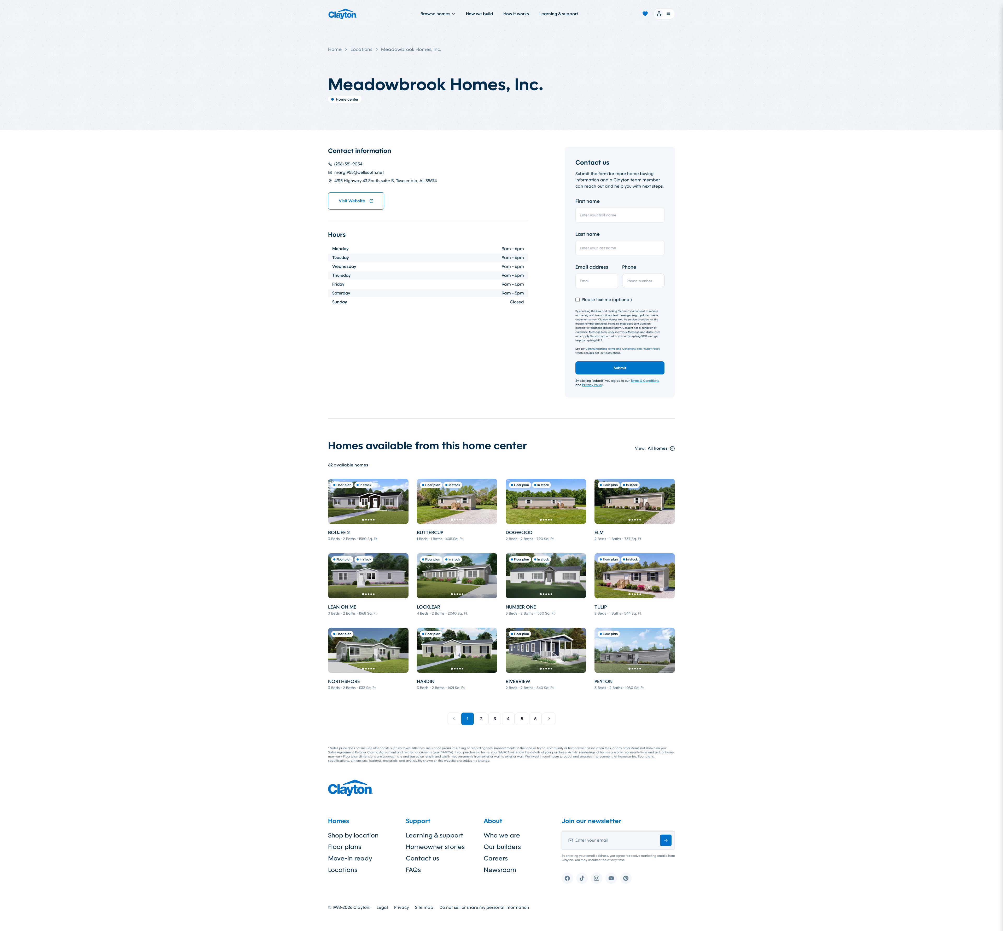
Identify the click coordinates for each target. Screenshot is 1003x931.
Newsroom (500, 870)
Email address (591, 267)
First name (587, 201)
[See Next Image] (401, 501)
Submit (620, 368)
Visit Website (352, 201)
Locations (361, 49)
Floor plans (344, 847)
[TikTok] (582, 878)
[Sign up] (666, 840)
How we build (479, 13)
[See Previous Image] (335, 501)
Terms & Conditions (645, 381)
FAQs (413, 870)
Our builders (502, 847)
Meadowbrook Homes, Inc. (411, 49)
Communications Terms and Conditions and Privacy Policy (622, 348)
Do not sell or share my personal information (484, 907)
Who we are (502, 835)
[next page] (549, 719)
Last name (587, 234)
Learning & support (558, 13)
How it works (516, 13)
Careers (496, 858)
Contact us (422, 858)
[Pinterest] (626, 878)
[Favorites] (645, 14)
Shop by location (353, 835)
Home (335, 49)
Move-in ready (350, 858)
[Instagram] (596, 878)
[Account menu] (664, 13)
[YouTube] (611, 878)
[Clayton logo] (342, 14)
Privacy (401, 907)
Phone (629, 267)
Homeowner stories (435, 847)
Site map (424, 907)
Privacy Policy (592, 385)
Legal (382, 907)
